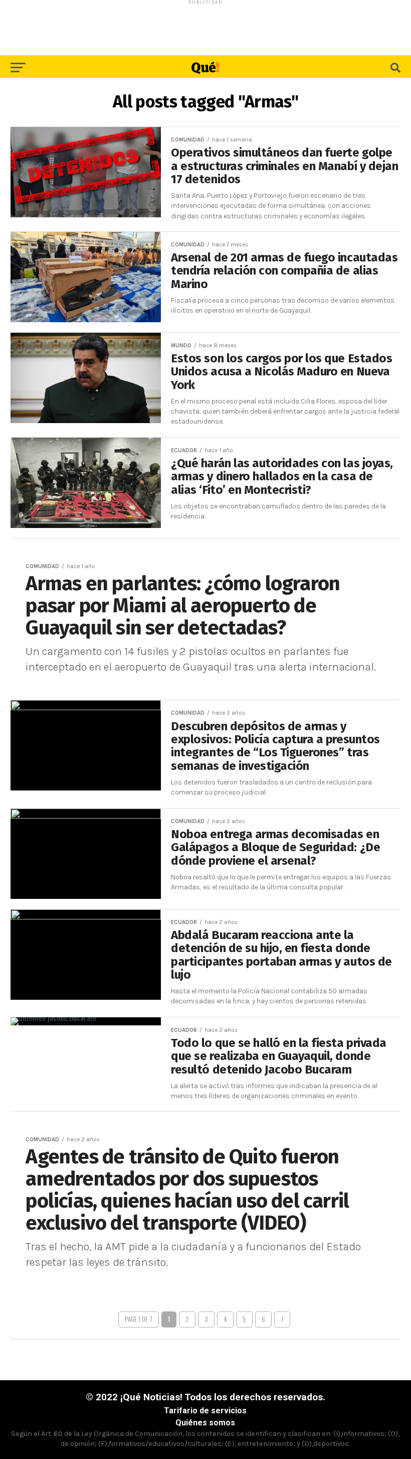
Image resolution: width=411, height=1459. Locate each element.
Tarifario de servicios (205, 1410)
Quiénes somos (205, 1422)
